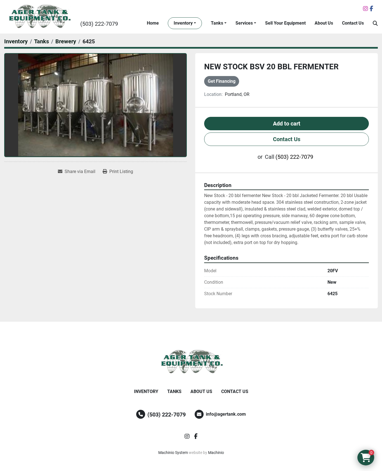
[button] (185, 23)
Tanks (217, 23)
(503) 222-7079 (99, 23)
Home (153, 23)
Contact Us (353, 23)
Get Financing (221, 81)
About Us (324, 23)
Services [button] (244, 23)
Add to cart (286, 123)
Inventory (183, 23)
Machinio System (173, 452)
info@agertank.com (226, 414)
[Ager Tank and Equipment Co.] (191, 362)
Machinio (216, 452)
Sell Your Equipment (285, 23)
